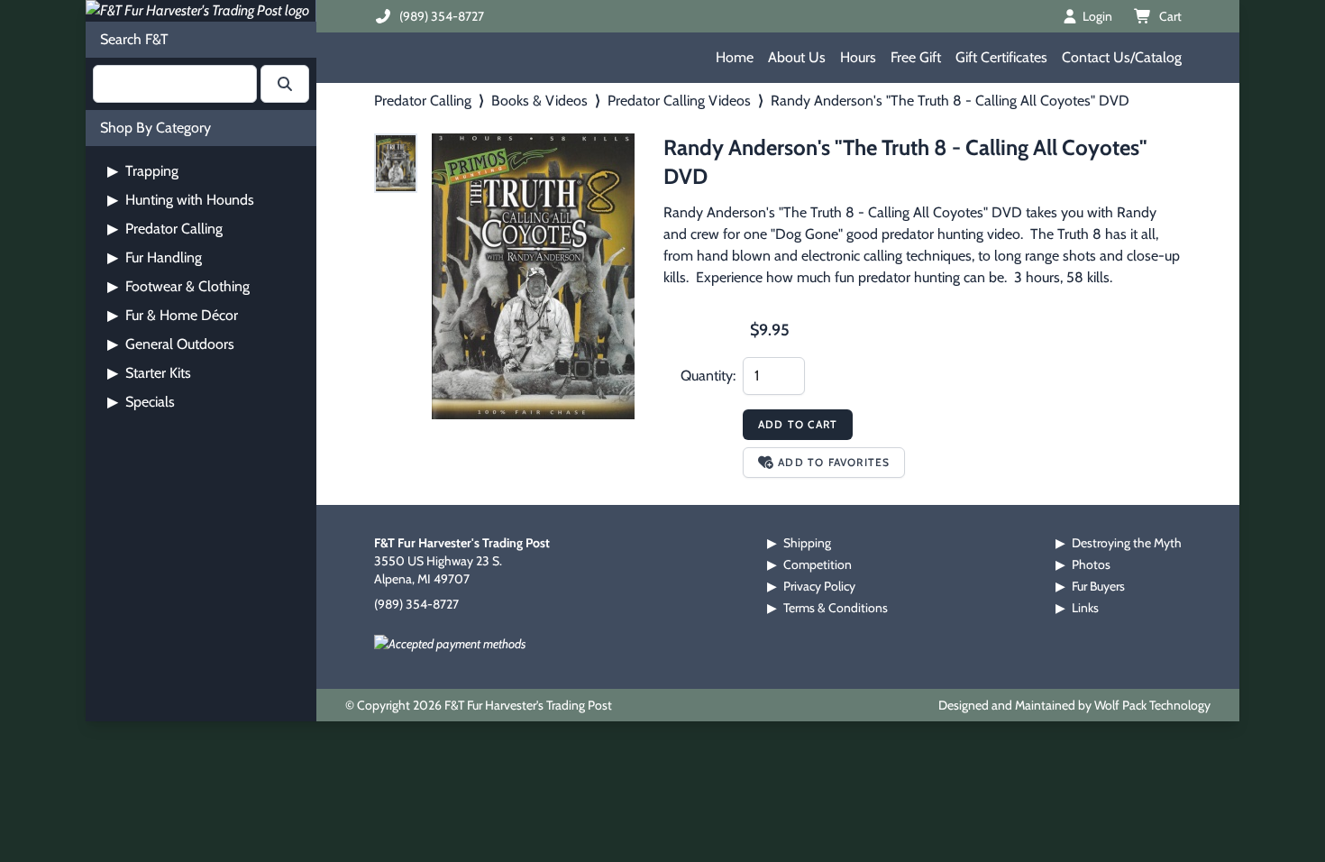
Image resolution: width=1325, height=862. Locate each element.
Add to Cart (797, 424)
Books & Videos (539, 100)
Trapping (142, 170)
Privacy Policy (819, 586)
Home (735, 57)
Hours (858, 57)
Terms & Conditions (835, 608)
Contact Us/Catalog (1122, 57)
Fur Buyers (1098, 586)
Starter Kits (149, 372)
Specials (141, 401)
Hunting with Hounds (180, 199)
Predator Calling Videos (679, 100)
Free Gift (916, 57)
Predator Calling (165, 228)
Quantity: (708, 375)
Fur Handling (154, 257)
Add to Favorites (834, 462)
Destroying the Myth (1127, 543)
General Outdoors (170, 344)
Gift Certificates (1001, 57)
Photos (1091, 564)
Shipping (807, 543)
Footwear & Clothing (178, 286)
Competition (817, 564)
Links (1085, 608)
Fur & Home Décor (172, 315)
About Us (797, 57)
